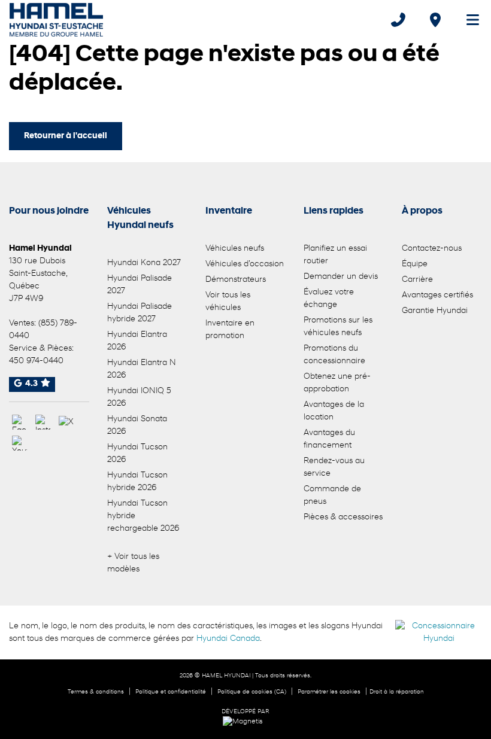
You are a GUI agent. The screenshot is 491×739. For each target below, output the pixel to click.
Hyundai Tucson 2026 (137, 453)
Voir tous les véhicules (227, 301)
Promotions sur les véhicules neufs (338, 326)
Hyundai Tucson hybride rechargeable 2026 (143, 516)
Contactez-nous (432, 248)
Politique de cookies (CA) (251, 692)
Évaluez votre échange (329, 298)
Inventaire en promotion (229, 329)
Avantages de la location (334, 411)
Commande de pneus (332, 495)
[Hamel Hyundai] (56, 20)
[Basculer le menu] (467, 19)
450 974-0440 (36, 361)
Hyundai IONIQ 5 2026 (139, 397)
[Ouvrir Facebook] (19, 422)
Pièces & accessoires (343, 517)
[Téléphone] (398, 19)
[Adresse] (435, 19)
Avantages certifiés (437, 295)
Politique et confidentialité (170, 692)
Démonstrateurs (235, 279)
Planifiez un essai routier (335, 255)
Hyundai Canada (228, 638)
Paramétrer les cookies (329, 692)
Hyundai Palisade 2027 (139, 285)
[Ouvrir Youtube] (19, 443)
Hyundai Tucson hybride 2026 (137, 481)
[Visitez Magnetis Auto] (246, 721)
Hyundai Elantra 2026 (137, 341)
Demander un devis (341, 276)
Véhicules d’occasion (244, 264)
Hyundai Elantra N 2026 (141, 369)
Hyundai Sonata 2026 (137, 425)
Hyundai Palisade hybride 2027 (139, 313)
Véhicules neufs (234, 248)
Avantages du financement (329, 439)
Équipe (415, 264)
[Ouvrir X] (66, 422)
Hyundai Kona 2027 (144, 263)
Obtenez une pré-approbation (337, 383)
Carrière (417, 279)
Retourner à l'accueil (65, 136)
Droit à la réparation (396, 692)
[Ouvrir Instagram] (42, 422)
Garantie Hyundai (435, 310)
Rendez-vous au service (334, 467)
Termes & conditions (96, 692)
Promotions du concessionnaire (334, 355)
